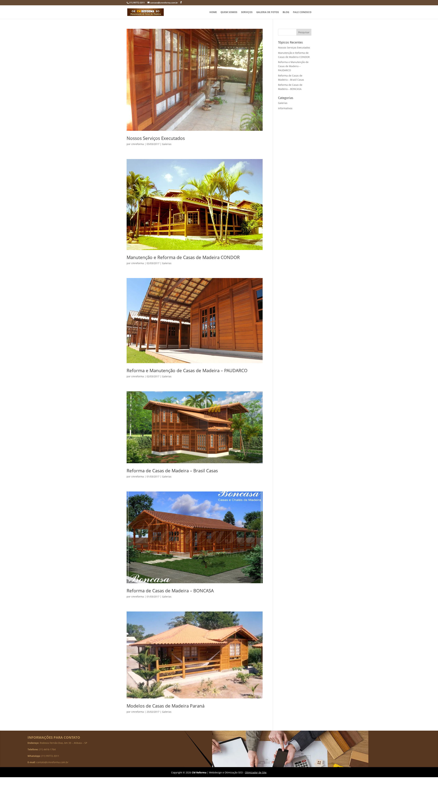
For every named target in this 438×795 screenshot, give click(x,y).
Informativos (285, 108)
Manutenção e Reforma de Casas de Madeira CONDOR (183, 257)
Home (213, 12)
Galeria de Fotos (267, 12)
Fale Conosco (302, 12)
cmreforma (137, 144)
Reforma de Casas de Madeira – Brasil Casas (172, 471)
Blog (286, 12)
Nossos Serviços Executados (156, 138)
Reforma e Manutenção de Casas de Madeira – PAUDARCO (187, 370)
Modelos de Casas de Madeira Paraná (165, 706)
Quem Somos (229, 12)
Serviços (247, 12)
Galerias (166, 144)
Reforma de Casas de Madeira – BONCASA (170, 591)
